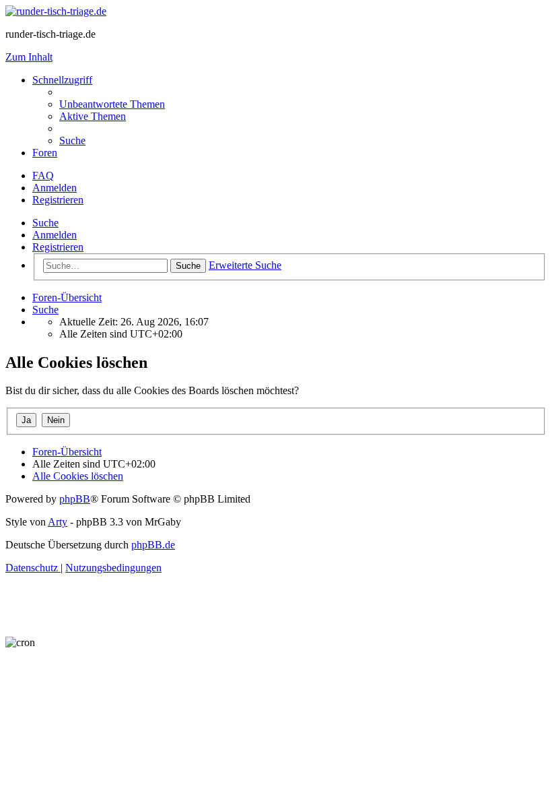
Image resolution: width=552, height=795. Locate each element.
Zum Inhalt (29, 57)
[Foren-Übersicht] (55, 11)
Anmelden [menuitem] (54, 187)
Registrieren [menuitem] (57, 199)
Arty (57, 522)
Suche (45, 222)
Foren (44, 152)
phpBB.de (153, 544)
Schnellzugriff (62, 80)
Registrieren (57, 247)
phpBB (74, 499)
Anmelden (54, 235)
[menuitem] (112, 104)
